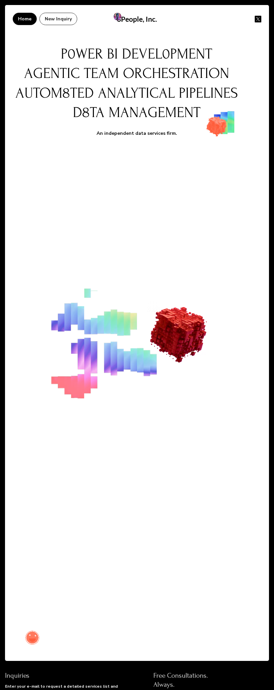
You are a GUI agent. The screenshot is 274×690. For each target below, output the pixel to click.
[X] (258, 19)
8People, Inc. (137, 19)
